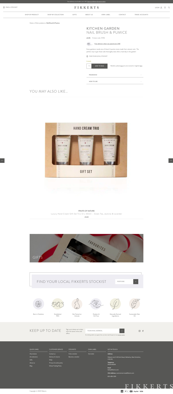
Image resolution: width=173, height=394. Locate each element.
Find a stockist (73, 354)
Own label (91, 354)
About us (89, 16)
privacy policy (121, 335)
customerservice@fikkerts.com (125, 373)
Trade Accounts (141, 16)
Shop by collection (55, 16)
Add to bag (99, 66)
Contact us (52, 354)
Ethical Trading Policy (55, 366)
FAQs (50, 360)
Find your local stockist (98, 56)
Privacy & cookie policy (56, 363)
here (141, 66)
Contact (122, 16)
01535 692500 (112, 364)
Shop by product (32, 16)
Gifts (74, 16)
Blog (31, 366)
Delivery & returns (54, 357)
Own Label (105, 16)
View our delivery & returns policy (96, 1)
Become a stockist (74, 357)
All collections (34, 357)
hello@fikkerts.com (113, 370)
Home (32, 23)
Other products (40, 23)
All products (33, 354)
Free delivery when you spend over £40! (107, 44)
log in (121, 66)
